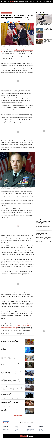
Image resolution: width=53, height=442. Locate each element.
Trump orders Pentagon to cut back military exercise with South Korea (48, 41)
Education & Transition (47, 1)
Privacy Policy (5, 427)
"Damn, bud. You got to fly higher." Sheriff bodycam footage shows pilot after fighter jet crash (48, 35)
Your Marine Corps (7, 12)
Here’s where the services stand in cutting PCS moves (11, 363)
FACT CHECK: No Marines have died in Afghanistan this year (44, 242)
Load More (17, 415)
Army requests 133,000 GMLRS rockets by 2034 (48, 29)
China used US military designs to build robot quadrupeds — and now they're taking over (43, 24)
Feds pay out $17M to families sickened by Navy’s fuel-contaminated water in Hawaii (11, 379)
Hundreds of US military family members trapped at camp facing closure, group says (43, 233)
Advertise (29, 427)
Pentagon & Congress (34, 1)
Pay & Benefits (21, 1)
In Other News (4, 337)
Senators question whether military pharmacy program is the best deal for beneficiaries (10, 340)
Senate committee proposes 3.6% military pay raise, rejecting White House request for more (12, 401)
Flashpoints (27, 1)
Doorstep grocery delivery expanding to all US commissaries (10, 409)
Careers (40, 429)
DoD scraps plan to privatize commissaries (10, 386)
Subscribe (17, 427)
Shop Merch (17, 432)
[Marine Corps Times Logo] (14, 1)
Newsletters (17, 429)
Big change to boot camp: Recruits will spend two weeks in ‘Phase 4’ (43, 238)
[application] (44, 18)
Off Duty (40, 1)
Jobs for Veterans (42, 430)
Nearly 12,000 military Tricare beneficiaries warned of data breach (12, 348)
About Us (41, 427)
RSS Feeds (17, 430)
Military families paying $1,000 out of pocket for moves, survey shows (11, 393)
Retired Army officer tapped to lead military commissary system (10, 356)
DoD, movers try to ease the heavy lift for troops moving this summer (11, 371)
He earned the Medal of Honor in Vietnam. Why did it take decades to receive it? (44, 228)
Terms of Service (6, 429)
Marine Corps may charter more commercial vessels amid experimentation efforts (43, 222)
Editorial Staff (29, 432)
